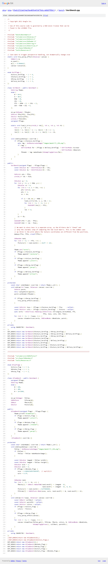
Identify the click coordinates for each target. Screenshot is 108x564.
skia (4, 10)
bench (61, 10)
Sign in (103, 3)
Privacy (18, 561)
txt (99, 561)
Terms (24, 561)
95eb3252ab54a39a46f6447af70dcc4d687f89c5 (34, 10)
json (104, 561)
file (45, 15)
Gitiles (13, 561)
